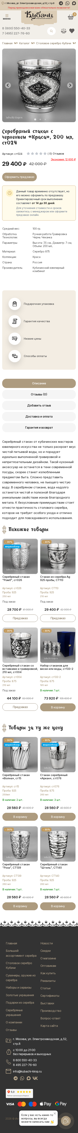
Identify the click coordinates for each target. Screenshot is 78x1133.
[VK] (35, 1078)
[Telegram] (60, 3)
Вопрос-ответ (50, 1018)
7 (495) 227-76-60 (16, 33)
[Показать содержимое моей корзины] (71, 17)
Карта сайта (49, 1026)
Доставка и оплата (39, 416)
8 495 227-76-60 (25, 1065)
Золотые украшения (20, 995)
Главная (11, 943)
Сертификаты (49, 995)
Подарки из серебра (20, 1002)
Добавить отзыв (39, 405)
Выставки (47, 1003)
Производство (50, 1010)
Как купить (48, 973)
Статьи (45, 988)
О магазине (48, 958)
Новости (46, 943)
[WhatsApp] (67, 3)
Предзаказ (20, 618)
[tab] (35, 119)
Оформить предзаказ (19, 177)
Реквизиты (48, 981)
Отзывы (11, 1030)
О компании (14, 1022)
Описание (39, 383)
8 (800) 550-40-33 (16, 28)
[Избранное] (72, 31)
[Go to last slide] (8, 85)
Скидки (45, 951)
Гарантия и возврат (39, 427)
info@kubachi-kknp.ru (27, 1071)
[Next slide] (70, 85)
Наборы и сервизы (18, 987)
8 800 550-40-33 (25, 1060)
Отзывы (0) (39, 394)
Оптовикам (48, 966)
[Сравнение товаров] (63, 31)
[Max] (74, 3)
